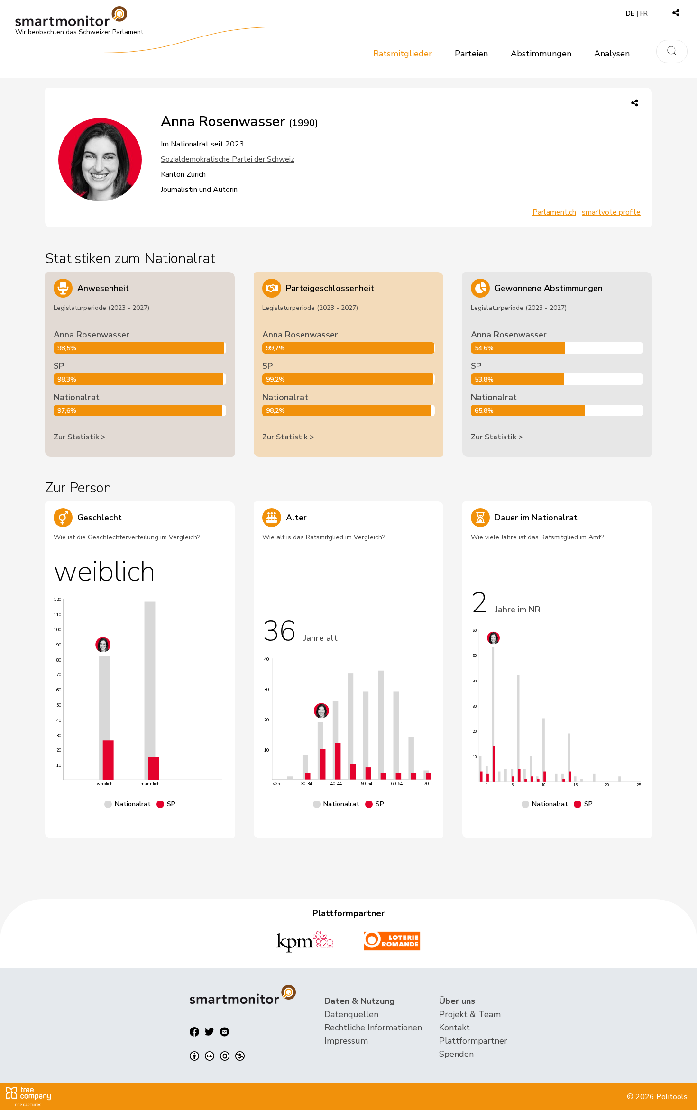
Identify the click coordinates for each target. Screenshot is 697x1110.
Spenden (456, 1054)
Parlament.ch (554, 212)
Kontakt (454, 1027)
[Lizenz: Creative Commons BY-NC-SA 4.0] (217, 1056)
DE (630, 13)
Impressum (346, 1040)
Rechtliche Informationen (373, 1027)
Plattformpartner (473, 1040)
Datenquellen (351, 1014)
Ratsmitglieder (402, 53)
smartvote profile (611, 212)
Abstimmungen (541, 53)
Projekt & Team (470, 1014)
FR (644, 13)
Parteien (471, 53)
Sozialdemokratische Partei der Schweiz (227, 159)
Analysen (612, 53)
